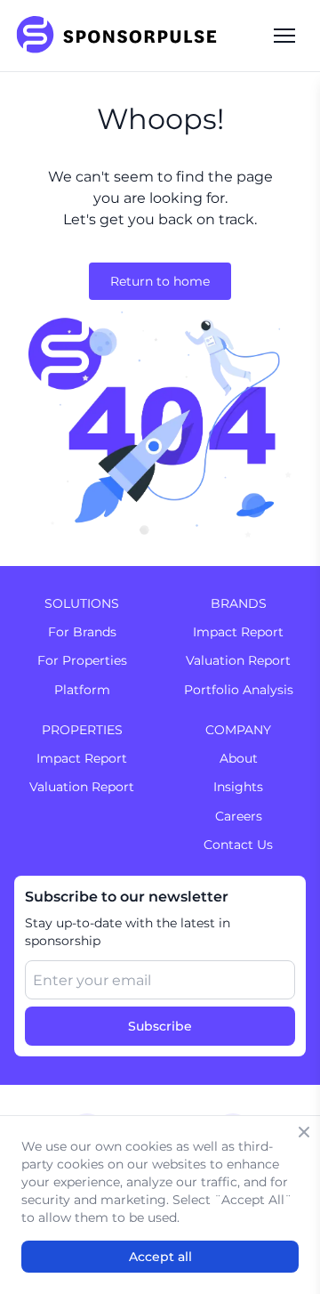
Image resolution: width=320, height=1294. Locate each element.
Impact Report (238, 632)
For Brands (82, 632)
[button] (284, 35)
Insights (238, 787)
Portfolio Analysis (238, 690)
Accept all (160, 1257)
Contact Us (238, 845)
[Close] (304, 1132)
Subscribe (160, 1026)
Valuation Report (238, 660)
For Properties (82, 660)
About (239, 758)
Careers (238, 816)
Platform (82, 690)
